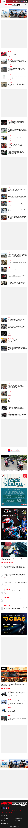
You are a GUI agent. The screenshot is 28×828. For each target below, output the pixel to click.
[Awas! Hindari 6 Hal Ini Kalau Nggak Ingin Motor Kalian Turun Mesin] (4, 326)
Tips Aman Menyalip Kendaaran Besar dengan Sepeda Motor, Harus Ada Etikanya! (17, 400)
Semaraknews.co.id (5, 823)
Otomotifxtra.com (5, 818)
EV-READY (11, 82)
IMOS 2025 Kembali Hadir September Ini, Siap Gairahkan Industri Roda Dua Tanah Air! (17, 217)
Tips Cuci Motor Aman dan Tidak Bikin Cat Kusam (17, 210)
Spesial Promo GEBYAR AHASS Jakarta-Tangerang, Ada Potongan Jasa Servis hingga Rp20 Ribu (17, 53)
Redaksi (13, 810)
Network (3, 1)
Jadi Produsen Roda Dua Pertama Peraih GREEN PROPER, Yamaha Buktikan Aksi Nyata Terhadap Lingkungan (17, 255)
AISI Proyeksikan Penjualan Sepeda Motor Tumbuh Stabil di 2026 (16, 145)
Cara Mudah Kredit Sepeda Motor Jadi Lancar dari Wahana (17, 394)
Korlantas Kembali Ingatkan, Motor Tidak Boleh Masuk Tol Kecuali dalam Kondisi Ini (16, 69)
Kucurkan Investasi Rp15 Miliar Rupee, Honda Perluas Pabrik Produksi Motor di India (17, 130)
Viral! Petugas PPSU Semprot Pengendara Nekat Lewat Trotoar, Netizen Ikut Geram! (16, 386)
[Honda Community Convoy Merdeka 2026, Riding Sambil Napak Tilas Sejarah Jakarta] (14, 462)
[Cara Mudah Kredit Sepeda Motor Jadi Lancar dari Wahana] (4, 393)
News (9, 51)
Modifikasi (11, 338)
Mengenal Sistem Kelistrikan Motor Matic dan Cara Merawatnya (16, 276)
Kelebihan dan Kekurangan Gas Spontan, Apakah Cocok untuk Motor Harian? (16, 340)
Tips (9, 150)
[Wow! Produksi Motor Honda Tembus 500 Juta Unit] (4, 262)
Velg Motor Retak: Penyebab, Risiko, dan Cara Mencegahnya (17, 333)
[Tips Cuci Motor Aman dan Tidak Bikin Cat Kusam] (4, 210)
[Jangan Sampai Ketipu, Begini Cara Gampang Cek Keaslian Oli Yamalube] (14, 549)
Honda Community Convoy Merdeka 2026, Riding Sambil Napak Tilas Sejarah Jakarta (12, 471)
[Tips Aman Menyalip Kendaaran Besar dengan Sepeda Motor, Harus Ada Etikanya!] (4, 400)
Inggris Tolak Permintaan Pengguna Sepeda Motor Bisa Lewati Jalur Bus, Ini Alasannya (17, 348)
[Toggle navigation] (1, 4)
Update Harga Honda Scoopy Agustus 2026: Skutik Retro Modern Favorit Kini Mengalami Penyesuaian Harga (17, 702)
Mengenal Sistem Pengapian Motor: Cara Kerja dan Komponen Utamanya (16, 283)
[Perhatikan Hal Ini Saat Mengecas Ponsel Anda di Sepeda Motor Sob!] (4, 408)
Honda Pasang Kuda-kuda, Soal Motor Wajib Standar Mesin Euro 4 (17, 415)
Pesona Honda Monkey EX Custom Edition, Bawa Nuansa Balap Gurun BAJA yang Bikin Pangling (15, 583)
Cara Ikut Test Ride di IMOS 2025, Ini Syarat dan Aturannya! (16, 190)
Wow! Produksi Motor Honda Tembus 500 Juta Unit (17, 263)
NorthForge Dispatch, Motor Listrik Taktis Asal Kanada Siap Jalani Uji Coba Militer (17, 84)
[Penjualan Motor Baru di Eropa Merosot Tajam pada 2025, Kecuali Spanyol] (4, 203)
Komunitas (7, 605)
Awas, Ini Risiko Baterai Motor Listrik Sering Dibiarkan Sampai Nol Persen (14, 599)
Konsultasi (7, 589)
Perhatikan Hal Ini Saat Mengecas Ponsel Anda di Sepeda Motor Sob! (16, 408)
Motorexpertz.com (5, 820)
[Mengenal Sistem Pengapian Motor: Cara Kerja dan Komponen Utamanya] (4, 283)
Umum (10, 59)
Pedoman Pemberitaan (6, 812)
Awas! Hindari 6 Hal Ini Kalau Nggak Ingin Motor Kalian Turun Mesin (16, 327)
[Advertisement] (14, 34)
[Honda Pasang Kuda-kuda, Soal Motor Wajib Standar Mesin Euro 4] (4, 414)
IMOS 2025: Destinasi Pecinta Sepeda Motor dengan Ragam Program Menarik (17, 197)
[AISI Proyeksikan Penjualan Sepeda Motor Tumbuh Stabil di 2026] (4, 145)
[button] (25, 5)
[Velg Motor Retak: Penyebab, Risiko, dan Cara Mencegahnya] (4, 333)
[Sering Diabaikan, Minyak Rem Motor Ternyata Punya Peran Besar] (4, 319)
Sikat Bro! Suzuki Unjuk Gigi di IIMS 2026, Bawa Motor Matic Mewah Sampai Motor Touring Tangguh (17, 138)
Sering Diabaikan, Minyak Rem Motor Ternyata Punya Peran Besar (17, 320)
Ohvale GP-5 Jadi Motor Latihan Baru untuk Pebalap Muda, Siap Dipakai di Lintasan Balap (14, 567)
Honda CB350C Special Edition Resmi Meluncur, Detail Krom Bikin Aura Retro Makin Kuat (15, 575)
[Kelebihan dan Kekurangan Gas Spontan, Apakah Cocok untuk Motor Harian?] (4, 340)
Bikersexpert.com (19, 818)
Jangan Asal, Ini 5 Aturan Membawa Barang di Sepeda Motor (16, 269)
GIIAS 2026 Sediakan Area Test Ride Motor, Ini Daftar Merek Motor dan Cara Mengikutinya (17, 61)
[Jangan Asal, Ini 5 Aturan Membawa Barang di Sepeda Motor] (4, 269)
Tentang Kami (19, 810)
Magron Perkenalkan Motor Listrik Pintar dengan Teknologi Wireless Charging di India (16, 122)
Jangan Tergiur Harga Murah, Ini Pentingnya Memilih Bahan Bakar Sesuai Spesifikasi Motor (16, 152)
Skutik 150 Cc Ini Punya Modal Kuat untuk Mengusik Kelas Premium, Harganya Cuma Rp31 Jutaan (16, 694)
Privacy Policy (8, 810)
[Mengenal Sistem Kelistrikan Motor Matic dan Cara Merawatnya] (4, 276)
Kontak (2, 810)
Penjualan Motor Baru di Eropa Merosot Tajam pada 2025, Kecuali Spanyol (17, 203)
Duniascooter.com (19, 820)
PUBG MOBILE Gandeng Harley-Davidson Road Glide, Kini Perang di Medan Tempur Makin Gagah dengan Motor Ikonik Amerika (13, 684)
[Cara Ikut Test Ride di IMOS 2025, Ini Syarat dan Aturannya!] (4, 189)
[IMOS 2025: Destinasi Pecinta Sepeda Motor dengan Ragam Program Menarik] (4, 196)
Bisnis (10, 143)
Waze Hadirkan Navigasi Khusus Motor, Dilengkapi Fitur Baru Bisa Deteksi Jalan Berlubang (17, 77)
